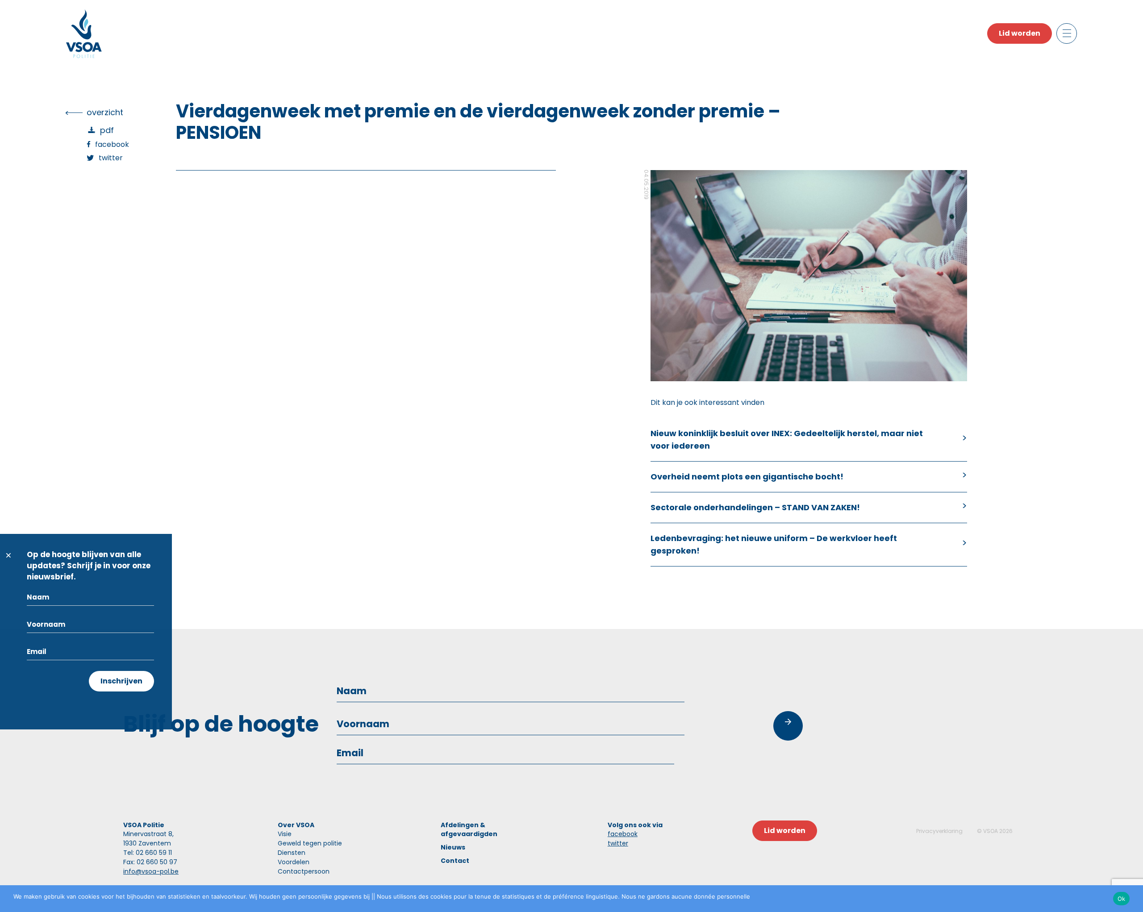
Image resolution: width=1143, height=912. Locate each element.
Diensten (291, 852)
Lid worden (1019, 33)
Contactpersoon (304, 871)
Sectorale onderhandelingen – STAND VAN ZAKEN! (755, 507)
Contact (455, 860)
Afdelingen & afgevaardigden (469, 829)
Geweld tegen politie (310, 843)
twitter (618, 843)
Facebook (112, 144)
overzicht (105, 112)
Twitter (111, 158)
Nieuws (453, 847)
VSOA (990, 831)
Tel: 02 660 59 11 (147, 852)
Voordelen (293, 862)
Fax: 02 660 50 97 (150, 862)
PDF (107, 130)
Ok (1122, 898)
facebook (623, 833)
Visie (285, 833)
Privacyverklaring (939, 831)
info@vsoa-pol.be (151, 871)
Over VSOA (296, 824)
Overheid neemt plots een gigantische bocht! (747, 476)
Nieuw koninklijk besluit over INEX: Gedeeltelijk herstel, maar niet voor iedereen (787, 439)
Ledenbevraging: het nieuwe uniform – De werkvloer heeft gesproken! (774, 544)
